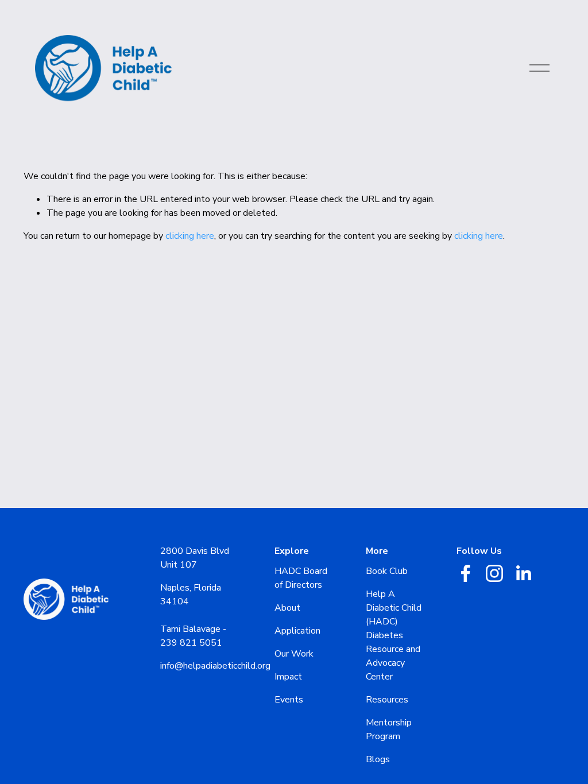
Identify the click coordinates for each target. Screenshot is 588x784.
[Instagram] (494, 573)
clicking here (189, 236)
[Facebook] (466, 573)
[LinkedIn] (523, 573)
